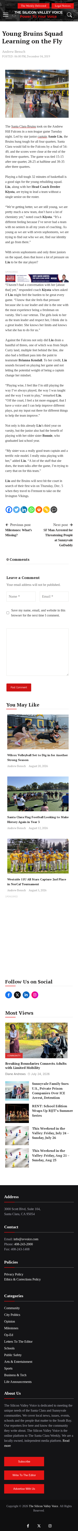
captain (42, 136)
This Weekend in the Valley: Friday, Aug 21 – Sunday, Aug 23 (50, 1155)
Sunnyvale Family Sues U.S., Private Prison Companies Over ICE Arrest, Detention (50, 1090)
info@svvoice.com (26, 1239)
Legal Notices (63, 5)
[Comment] (54, 509)
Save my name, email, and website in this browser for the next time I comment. (38, 613)
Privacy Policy (13, 1274)
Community (14, 1055)
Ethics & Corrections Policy (22, 1279)
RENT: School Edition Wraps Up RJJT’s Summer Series (52, 1111)
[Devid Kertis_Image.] (37, 278)
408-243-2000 (23, 1244)
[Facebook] (9, 509)
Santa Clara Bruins (23, 126)
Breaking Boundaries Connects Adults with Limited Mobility (36, 1065)
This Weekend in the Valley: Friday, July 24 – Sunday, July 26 (50, 1133)
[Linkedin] (24, 509)
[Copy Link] (46, 509)
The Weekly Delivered (33, 5)
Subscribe (24, 1461)
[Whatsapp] (31, 509)
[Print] (39, 509)
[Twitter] (16, 509)
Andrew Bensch (13, 52)
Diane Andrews (15, 1074)
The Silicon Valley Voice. (44, 1506)
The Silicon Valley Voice (38, 12)
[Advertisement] (39, 938)
